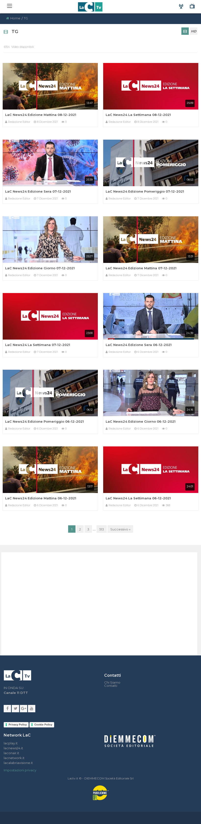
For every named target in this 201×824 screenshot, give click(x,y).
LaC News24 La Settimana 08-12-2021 (138, 115)
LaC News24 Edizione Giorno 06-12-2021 (141, 421)
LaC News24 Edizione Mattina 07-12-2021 (141, 268)
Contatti (110, 685)
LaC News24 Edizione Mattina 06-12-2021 (40, 498)
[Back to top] (194, 572)
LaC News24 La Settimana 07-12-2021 (37, 345)
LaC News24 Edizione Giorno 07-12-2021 (40, 268)
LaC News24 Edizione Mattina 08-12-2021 (40, 115)
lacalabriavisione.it (18, 763)
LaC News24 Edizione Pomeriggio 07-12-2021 (145, 191)
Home (15, 18)
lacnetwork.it (14, 758)
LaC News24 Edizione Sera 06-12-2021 (139, 345)
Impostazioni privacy (20, 770)
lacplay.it (11, 743)
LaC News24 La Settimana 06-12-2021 (138, 498)
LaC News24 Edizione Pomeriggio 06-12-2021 (44, 421)
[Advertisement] (88, 598)
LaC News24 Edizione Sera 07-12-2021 (38, 191)
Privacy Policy (18, 724)
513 (101, 529)
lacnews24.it (13, 748)
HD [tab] (193, 31)
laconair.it (11, 753)
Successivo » (120, 529)
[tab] (185, 31)
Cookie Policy (43, 724)
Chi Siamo (112, 682)
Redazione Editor (19, 121)
